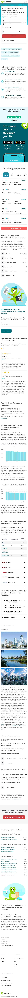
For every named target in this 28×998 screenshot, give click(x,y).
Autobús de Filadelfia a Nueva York (8, 871)
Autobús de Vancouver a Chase (7, 837)
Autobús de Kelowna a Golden (7, 851)
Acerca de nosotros (18, 958)
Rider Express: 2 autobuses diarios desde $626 (12, 416)
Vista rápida (11, 49)
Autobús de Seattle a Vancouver (8, 874)
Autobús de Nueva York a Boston (8, 865)
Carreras (16, 966)
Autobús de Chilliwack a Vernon (7, 847)
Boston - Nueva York (5, 861)
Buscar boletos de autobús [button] (14, 817)
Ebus (3, 359)
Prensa (15, 964)
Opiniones (18, 49)
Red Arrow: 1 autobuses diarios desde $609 (11, 411)
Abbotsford (4, 943)
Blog (15, 961)
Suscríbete (6, 330)
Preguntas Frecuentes (7, 55)
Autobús (3, 958)
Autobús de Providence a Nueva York (9, 872)
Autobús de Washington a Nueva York (9, 859)
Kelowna (21, 725)
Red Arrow (4, 548)
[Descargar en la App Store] (8, 142)
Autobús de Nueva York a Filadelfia (8, 867)
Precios (4, 52)
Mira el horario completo (14, 228)
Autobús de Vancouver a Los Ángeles (9, 839)
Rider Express (5, 555)
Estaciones (4, 59)
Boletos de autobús (5, 937)
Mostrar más (4, 418)
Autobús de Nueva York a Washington (9, 863)
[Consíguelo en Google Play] (19, 142)
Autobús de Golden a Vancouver (8, 849)
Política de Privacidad (6, 985)
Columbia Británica (6, 941)
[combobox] (14, 20)
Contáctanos (4, 977)
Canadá (3, 939)
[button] (26, 1)
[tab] (6, 17)
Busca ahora (17, 798)
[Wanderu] (6, 2)
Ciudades (16, 55)
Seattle (2, 724)
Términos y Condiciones (7, 982)
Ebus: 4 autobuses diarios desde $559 (10, 408)
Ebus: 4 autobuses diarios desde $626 (10, 409)
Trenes (2, 961)
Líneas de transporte (13, 52)
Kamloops (15, 725)
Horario (4, 49)
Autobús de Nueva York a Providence (9, 869)
